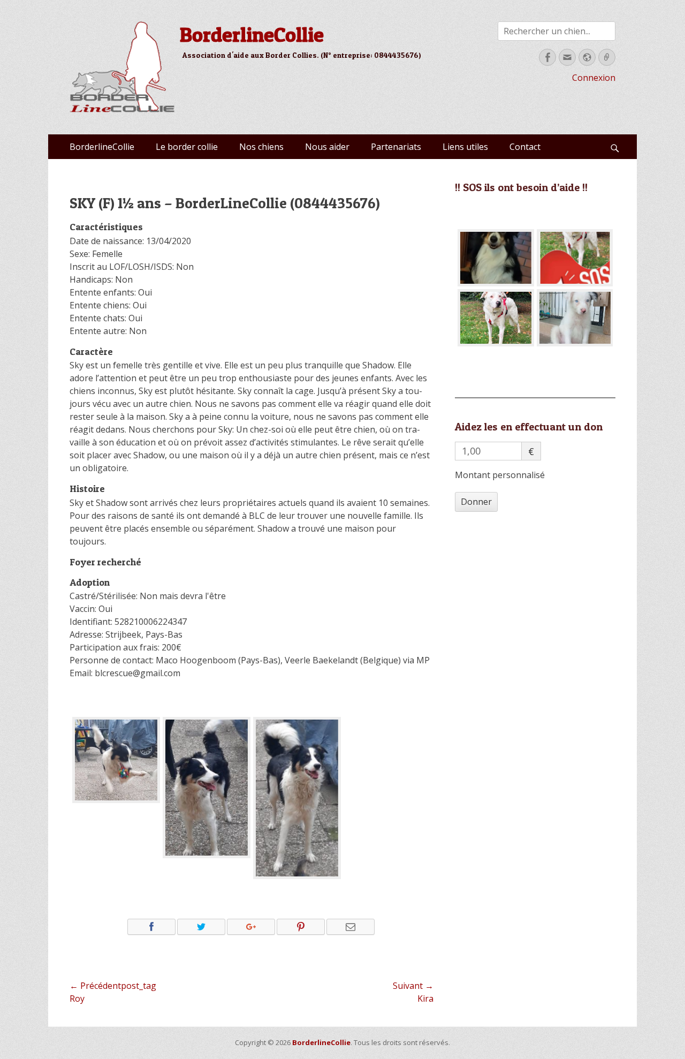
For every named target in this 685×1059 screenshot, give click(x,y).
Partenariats (396, 147)
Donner (476, 502)
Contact (525, 147)
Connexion (593, 78)
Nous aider (327, 147)
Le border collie (187, 147)
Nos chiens (261, 147)
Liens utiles (465, 147)
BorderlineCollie (252, 34)
